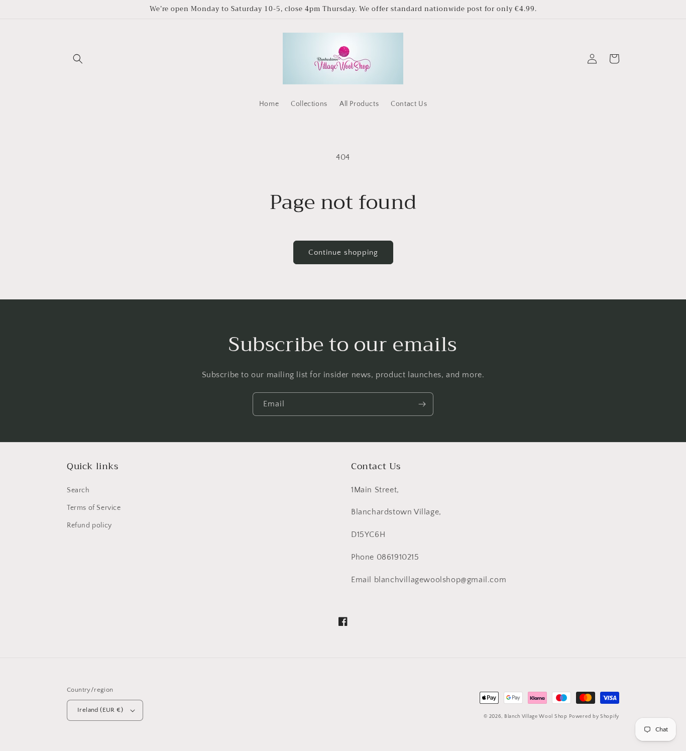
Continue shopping (343, 252)
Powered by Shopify (594, 716)
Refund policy (89, 525)
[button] (78, 59)
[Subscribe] (422, 404)
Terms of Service (94, 508)
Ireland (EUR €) (100, 709)
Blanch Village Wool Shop (535, 716)
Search (78, 490)
